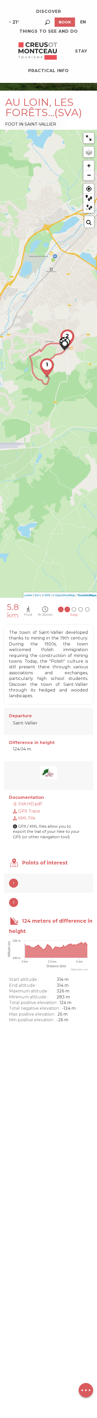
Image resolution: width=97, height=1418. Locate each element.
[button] (47, 22)
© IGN (46, 595)
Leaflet (28, 595)
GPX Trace (28, 811)
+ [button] (89, 165)
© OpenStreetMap (63, 595)
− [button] (89, 175)
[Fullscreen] (88, 138)
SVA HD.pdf (29, 803)
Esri (37, 595)
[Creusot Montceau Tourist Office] (38, 51)
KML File (26, 818)
